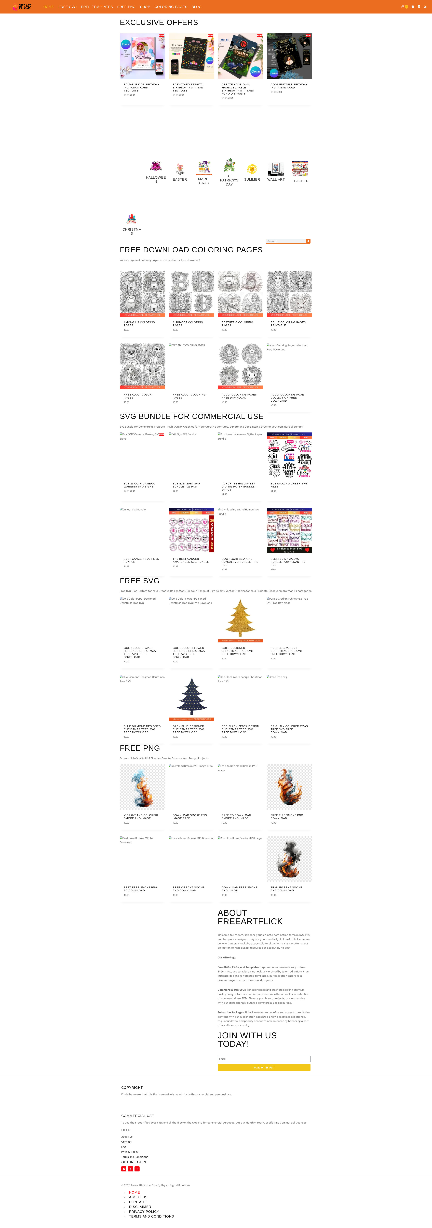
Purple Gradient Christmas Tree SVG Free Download (286, 650)
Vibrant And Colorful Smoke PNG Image (141, 817)
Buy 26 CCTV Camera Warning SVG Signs (139, 485)
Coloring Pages (171, 7)
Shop (145, 7)
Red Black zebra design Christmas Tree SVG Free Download (240, 729)
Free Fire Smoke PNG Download (287, 817)
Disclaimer (140, 1207)
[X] (130, 1168)
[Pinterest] (425, 7)
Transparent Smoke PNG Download (286, 889)
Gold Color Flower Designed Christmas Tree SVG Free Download (189, 652)
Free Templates (97, 7)
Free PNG (126, 7)
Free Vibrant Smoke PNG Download (188, 889)
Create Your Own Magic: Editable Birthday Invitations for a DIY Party (238, 89)
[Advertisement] (132, 160)
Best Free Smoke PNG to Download (140, 889)
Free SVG (68, 7)
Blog (197, 7)
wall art (276, 179)
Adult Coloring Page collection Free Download (287, 397)
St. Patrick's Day (229, 180)
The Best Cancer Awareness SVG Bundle (191, 560)
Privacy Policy (129, 1152)
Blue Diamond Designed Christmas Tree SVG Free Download (142, 729)
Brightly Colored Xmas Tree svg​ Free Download (289, 729)
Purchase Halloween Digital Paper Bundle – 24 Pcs (239, 486)
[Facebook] (413, 7)
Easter (180, 179)
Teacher (300, 181)
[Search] (308, 241)
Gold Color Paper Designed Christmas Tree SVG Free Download (140, 652)
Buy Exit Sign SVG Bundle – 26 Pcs (186, 485)
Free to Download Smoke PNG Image (236, 817)
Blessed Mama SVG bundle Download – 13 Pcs (288, 561)
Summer (252, 179)
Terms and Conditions (134, 1157)
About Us (126, 1136)
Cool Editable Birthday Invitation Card (289, 86)
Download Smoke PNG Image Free (190, 817)
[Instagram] (419, 7)
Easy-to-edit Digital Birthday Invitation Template (188, 87)
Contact (126, 1142)
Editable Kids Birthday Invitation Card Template (141, 87)
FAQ (123, 1147)
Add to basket (280, 102)
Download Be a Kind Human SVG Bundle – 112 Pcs (240, 561)
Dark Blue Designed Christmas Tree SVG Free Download (188, 729)
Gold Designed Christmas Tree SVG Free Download (237, 650)
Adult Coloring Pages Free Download (239, 396)
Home (48, 7)
